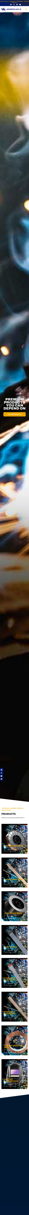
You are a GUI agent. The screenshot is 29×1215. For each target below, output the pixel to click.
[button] (26, 9)
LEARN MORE (10, 849)
